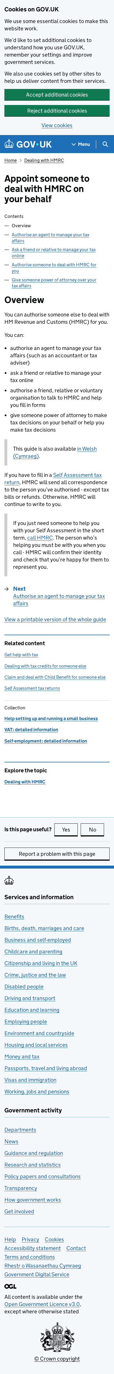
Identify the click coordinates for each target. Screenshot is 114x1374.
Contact (76, 1248)
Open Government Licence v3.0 (42, 1304)
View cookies (57, 125)
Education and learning (31, 1010)
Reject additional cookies (57, 110)
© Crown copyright (57, 1358)
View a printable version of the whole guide (55, 619)
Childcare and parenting (33, 951)
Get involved (19, 1211)
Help (10, 1239)
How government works (32, 1199)
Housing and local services (36, 1045)
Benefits (14, 916)
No (96, 829)
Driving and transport (29, 998)
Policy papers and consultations (42, 1176)
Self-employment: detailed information (45, 741)
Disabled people (24, 986)
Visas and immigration (30, 1080)
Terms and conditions (29, 1257)
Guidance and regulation (33, 1153)
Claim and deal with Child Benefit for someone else (55, 677)
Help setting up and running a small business (51, 718)
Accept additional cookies (57, 94)
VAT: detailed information (31, 729)
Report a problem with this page (57, 853)
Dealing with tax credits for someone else (45, 666)
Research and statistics (32, 1164)
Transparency (20, 1188)
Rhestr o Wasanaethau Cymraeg (42, 1265)
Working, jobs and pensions (36, 1091)
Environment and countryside (39, 1033)
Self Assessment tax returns (32, 688)
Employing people (25, 1021)
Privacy (30, 1239)
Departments (20, 1129)
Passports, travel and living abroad (45, 1068)
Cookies (54, 1239)
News (11, 1141)
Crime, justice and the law (35, 975)
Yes (70, 829)
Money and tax (21, 1056)
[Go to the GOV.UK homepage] (28, 144)
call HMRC (40, 537)
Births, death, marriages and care (44, 928)
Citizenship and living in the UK (40, 963)
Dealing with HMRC (44, 160)
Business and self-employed (37, 940)
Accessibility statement (32, 1248)
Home (10, 160)
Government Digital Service (36, 1274)
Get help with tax (21, 654)
